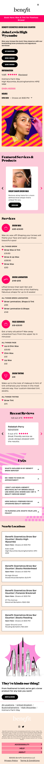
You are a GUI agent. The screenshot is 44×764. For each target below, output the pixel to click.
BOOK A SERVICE (10, 58)
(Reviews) (22, 74)
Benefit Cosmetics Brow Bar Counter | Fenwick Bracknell (21, 591)
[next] (41, 188)
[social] (20, 727)
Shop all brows (10, 697)
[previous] (3, 188)
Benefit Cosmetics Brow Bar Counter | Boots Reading (21, 616)
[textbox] (21, 469)
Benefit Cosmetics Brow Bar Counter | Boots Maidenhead (21, 567)
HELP (22, 748)
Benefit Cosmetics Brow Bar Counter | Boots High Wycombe (21, 539)
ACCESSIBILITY (22, 744)
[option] (22, 188)
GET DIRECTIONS (10, 51)
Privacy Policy (11, 760)
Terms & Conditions (30, 760)
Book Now (15, 205)
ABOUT (22, 752)
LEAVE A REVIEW (9, 64)
